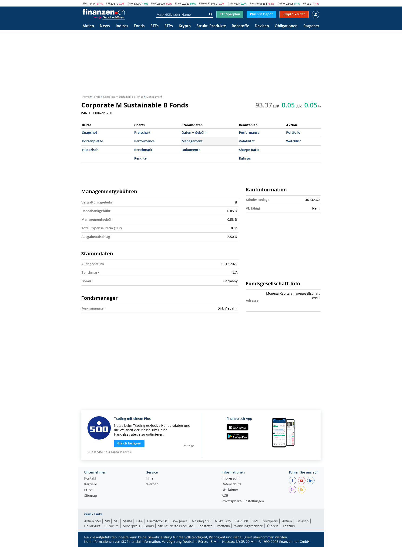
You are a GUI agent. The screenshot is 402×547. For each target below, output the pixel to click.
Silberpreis (131, 526)
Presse (89, 490)
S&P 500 (241, 521)
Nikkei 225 (223, 521)
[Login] (315, 14)
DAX (154, 3)
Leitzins (289, 526)
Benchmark (143, 149)
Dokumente (191, 149)
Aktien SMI (92, 521)
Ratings (245, 158)
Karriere (90, 484)
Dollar (281, 3)
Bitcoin (254, 3)
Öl (304, 3)
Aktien (88, 26)
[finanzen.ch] (104, 12)
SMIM (127, 521)
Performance (249, 132)
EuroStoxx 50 (157, 521)
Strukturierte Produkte (175, 526)
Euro (178, 3)
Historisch (90, 149)
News (105, 26)
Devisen (262, 26)
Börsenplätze (92, 141)
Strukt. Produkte (211, 26)
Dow (130, 3)
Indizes (122, 26)
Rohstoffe (240, 26)
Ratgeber (311, 26)
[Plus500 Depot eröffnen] (108, 17)
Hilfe (150, 478)
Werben (152, 484)
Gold (231, 3)
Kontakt (90, 478)
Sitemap (90, 496)
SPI (108, 3)
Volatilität (247, 141)
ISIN (84, 113)
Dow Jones (179, 521)
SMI (85, 3)
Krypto (185, 26)
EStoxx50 (204, 3)
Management (192, 141)
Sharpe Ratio (249, 149)
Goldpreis (270, 521)
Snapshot (89, 132)
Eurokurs (112, 526)
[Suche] (210, 14)
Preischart (142, 132)
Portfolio (293, 132)
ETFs (155, 26)
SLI (116, 521)
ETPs (168, 26)
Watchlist (293, 141)
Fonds (139, 26)
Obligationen (286, 26)
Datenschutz (231, 484)
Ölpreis (272, 526)
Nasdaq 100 (201, 521)
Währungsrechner (248, 526)
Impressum (230, 478)
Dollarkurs (92, 526)
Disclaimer (230, 490)
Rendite (140, 158)
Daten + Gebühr (194, 132)
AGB (225, 496)
